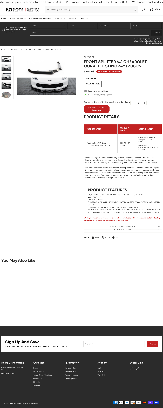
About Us (84, 18)
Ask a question (122, 229)
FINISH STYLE (90, 78)
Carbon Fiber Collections (40, 18)
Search (156, 33)
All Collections (17, 18)
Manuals (72, 18)
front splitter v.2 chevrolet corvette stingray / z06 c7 (34, 50)
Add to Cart (20, 309)
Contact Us (60, 18)
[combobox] (91, 9)
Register (101, 371)
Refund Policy (70, 371)
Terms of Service (71, 375)
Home (3, 50)
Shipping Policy (71, 379)
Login (100, 368)
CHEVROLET (89, 57)
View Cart (101, 375)
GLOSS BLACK (93, 84)
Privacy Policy (70, 368)
